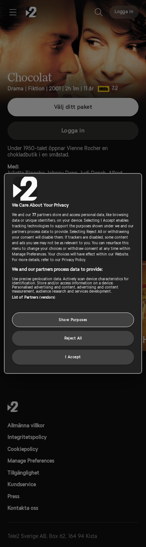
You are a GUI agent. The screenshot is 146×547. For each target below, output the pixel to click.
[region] (73, 273)
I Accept (73, 357)
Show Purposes (73, 319)
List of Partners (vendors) (33, 297)
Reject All (73, 338)
